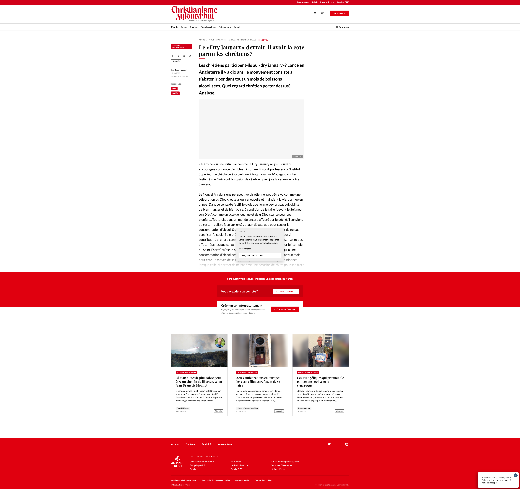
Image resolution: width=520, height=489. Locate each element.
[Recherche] (315, 13)
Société (175, 93)
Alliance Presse (279, 469)
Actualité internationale (242, 40)
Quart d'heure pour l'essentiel (285, 461)
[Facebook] (338, 444)
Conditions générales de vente (183, 480)
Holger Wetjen (304, 408)
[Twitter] (329, 444)
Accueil (203, 40)
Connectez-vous (286, 291)
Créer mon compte (284, 309)
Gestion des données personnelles (216, 480)
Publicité (206, 444)
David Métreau (183, 408)
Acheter (175, 444)
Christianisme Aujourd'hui (202, 461)
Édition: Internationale (323, 2)
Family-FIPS (236, 469)
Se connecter (303, 2)
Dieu (174, 88)
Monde (174, 27)
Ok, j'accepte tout (252, 255)
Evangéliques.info (198, 465)
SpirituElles (236, 461)
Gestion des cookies (263, 480)
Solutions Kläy (343, 485)
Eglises (184, 27)
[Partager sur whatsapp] (190, 56)
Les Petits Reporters (240, 465)
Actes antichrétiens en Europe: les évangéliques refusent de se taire (258, 381)
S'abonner (339, 13)
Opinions (194, 27)
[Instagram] (346, 444)
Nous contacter (225, 444)
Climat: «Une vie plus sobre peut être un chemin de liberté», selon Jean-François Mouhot (199, 381)
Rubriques (344, 27)
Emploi (236, 27)
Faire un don (225, 27)
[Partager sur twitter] (178, 56)
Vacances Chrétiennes (282, 465)
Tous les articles (208, 27)
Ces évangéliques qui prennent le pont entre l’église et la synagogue (320, 381)
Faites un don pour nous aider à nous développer (496, 481)
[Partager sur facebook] (172, 56)
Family (193, 469)
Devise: (343, 2)
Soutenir (190, 444)
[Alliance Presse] (177, 467)
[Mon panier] (322, 13)
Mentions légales (242, 480)
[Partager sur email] (184, 56)
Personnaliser (245, 248)
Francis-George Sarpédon (248, 408)
